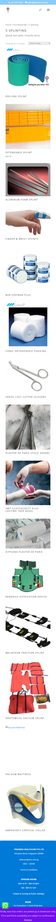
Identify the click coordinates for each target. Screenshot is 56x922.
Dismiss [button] (28, 919)
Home (8, 24)
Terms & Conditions (29, 870)
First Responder (20, 24)
